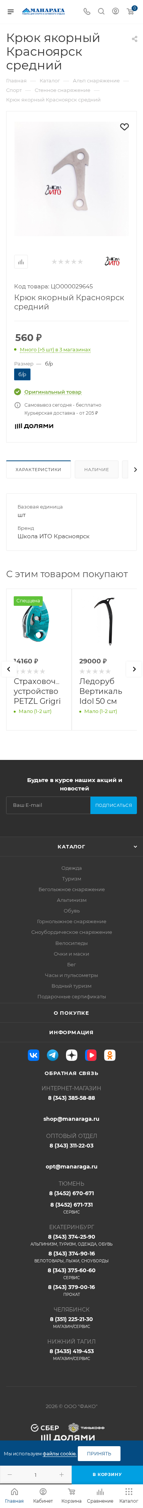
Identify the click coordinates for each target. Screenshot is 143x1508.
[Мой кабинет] (115, 12)
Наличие (96, 469)
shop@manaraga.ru (71, 1118)
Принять (99, 1453)
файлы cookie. (60, 1453)
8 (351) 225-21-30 (71, 1322)
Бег (71, 964)
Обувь (72, 911)
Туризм (71, 879)
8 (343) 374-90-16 (71, 1256)
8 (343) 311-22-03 (71, 1145)
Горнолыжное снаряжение (71, 921)
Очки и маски (71, 954)
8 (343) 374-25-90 (71, 1240)
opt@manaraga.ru (72, 1166)
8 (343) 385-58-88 (71, 1097)
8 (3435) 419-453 (72, 1354)
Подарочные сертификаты (71, 996)
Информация (71, 1032)
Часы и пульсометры (71, 975)
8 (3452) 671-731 (71, 1208)
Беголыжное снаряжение (72, 889)
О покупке (71, 1013)
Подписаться (113, 805)
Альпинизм (72, 900)
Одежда (71, 868)
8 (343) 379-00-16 (71, 1290)
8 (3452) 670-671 (71, 1193)
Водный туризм (71, 986)
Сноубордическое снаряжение (71, 932)
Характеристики (38, 469)
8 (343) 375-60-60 (72, 1273)
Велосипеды (71, 943)
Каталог (71, 846)
